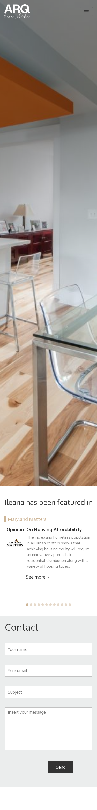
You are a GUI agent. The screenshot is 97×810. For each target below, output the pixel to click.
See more (36, 577)
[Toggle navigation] (86, 11)
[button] (27, 604)
